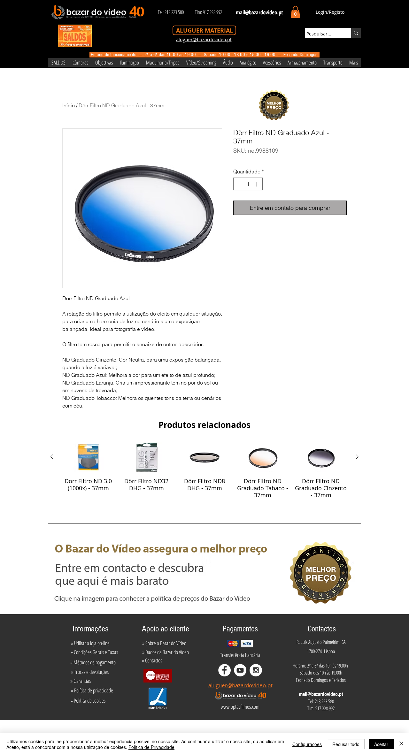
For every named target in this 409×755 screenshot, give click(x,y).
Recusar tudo (345, 744)
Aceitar (381, 744)
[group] (204, 470)
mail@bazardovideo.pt (321, 694)
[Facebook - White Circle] (224, 670)
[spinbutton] (248, 184)
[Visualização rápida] (88, 457)
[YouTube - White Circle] (240, 670)
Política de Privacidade (151, 747)
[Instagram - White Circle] (256, 670)
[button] (295, 12)
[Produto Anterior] (52, 457)
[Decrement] (238, 184)
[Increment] (257, 184)
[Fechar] (401, 744)
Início (68, 105)
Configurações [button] (307, 744)
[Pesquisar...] (356, 33)
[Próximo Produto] (357, 457)
